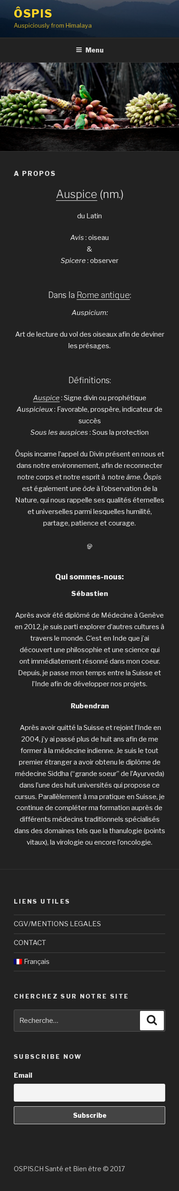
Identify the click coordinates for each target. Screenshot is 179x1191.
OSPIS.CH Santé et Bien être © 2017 (69, 1169)
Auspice (76, 194)
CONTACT (30, 943)
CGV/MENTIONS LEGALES (57, 924)
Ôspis (33, 13)
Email (23, 1075)
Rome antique (103, 295)
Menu (94, 50)
